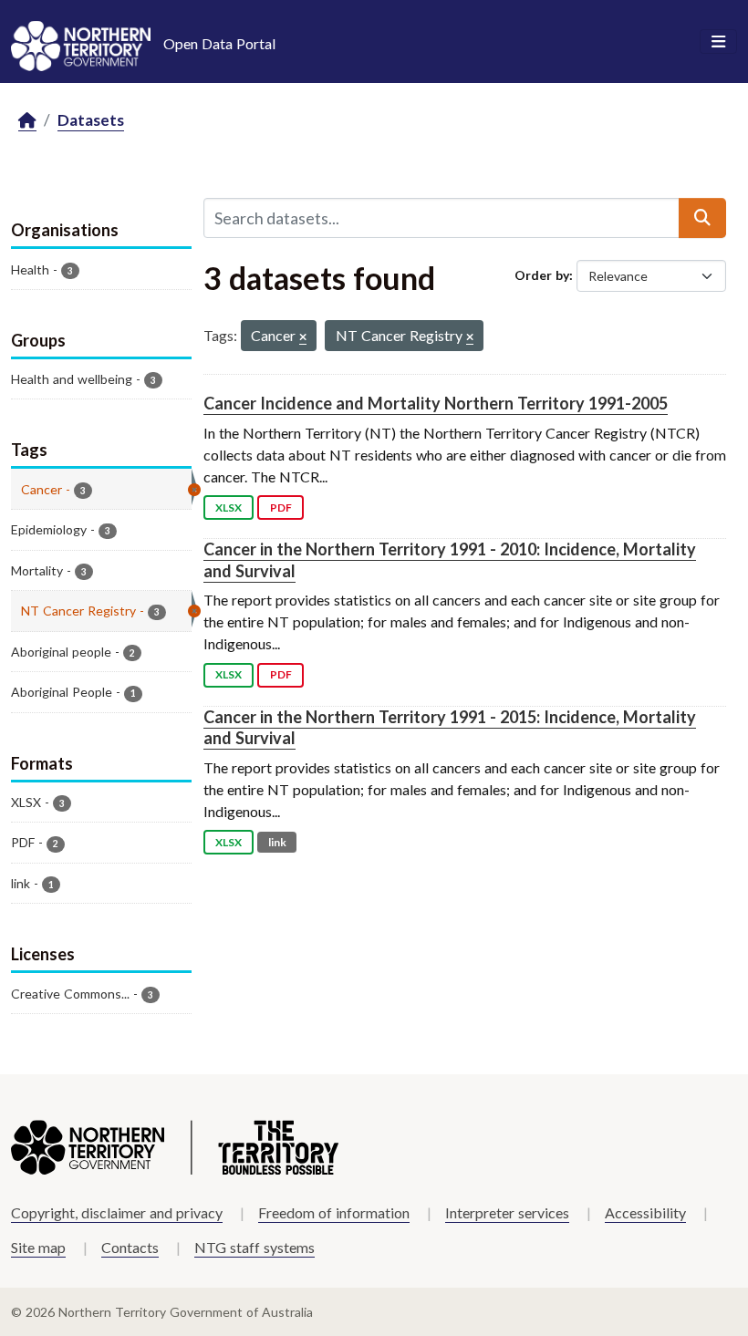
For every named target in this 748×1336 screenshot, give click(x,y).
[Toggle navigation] (718, 42)
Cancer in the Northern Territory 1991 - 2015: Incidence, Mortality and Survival (449, 727)
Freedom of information (334, 1212)
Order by (541, 275)
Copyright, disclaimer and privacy (117, 1212)
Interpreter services (507, 1212)
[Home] (27, 120)
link (277, 842)
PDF (281, 507)
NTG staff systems (254, 1247)
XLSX (228, 507)
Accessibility (645, 1212)
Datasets (90, 119)
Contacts (130, 1247)
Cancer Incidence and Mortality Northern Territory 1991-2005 (435, 403)
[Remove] (302, 338)
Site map (38, 1247)
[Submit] (702, 218)
